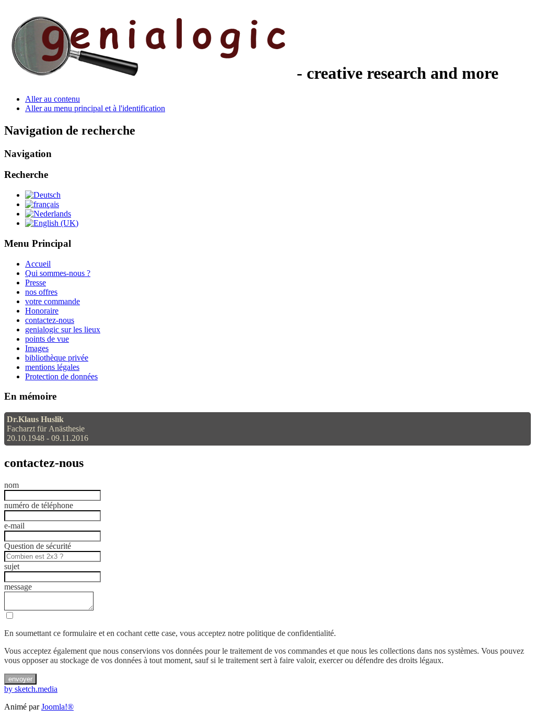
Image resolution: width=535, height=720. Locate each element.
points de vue (47, 338)
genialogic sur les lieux (62, 329)
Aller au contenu (52, 98)
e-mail (14, 525)
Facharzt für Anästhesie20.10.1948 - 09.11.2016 (47, 428)
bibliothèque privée (56, 357)
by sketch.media (30, 689)
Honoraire (42, 310)
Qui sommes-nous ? (57, 273)
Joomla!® (57, 706)
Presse (35, 282)
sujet (11, 566)
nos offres (41, 291)
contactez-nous (49, 320)
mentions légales (52, 367)
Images (37, 348)
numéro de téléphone (38, 505)
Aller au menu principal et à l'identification (95, 108)
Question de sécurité (37, 546)
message (18, 586)
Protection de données (61, 376)
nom (11, 485)
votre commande (52, 301)
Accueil (38, 263)
